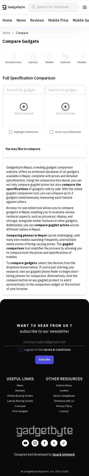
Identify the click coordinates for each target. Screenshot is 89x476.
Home (7, 20)
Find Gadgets (20, 411)
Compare (20, 406)
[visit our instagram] (35, 443)
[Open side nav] (84, 7)
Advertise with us (64, 401)
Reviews (37, 20)
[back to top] (81, 466)
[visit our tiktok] (63, 443)
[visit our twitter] (54, 443)
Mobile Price (58, 20)
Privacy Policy (64, 406)
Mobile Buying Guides (20, 396)
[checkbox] (10, 132)
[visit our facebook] (44, 443)
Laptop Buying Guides (20, 401)
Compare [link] (22, 33)
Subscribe (44, 360)
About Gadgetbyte (64, 396)
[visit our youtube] (25, 443)
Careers (64, 391)
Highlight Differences (26, 132)
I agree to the (47, 350)
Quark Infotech (63, 454)
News (21, 20)
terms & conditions (57, 349)
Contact (64, 411)
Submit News (64, 385)
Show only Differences (68, 132)
